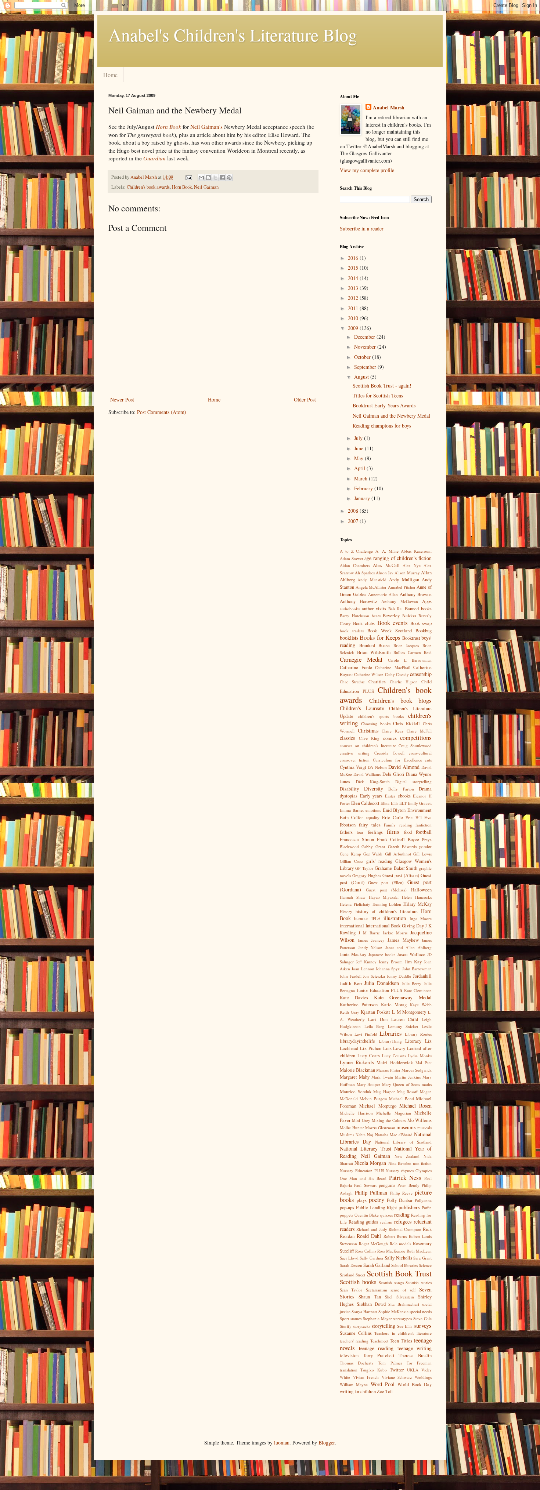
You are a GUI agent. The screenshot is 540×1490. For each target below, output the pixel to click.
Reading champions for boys (382, 425)
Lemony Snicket (403, 1026)
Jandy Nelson (370, 947)
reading (402, 1214)
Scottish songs (391, 1282)
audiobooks (350, 608)
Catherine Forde (356, 667)
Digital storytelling (413, 781)
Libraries (390, 1033)
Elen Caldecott (365, 803)
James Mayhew (403, 940)
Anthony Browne (416, 594)
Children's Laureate (362, 708)
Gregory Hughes (366, 875)
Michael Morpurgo (377, 1106)
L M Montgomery (409, 1012)
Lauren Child (404, 1019)
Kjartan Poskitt (375, 1012)
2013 (354, 287)
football (424, 831)
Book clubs (364, 623)
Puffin (427, 1207)
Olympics (423, 1170)
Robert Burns (395, 1236)
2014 (354, 278)
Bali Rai (395, 608)
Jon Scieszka (374, 976)
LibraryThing (390, 1041)
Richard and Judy (371, 1229)
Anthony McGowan (399, 601)
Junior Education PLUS (379, 990)
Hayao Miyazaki (384, 897)
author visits (374, 609)
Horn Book (168, 126)
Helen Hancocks (417, 897)
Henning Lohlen (387, 904)
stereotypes (402, 1318)
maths (427, 1084)
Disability (349, 789)
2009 (354, 327)
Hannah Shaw (353, 897)
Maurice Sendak (355, 1092)
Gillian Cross (351, 861)
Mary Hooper (369, 1084)
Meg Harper (384, 1091)
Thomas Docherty (357, 1363)
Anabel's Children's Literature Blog (232, 34)
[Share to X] (215, 177)
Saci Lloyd (349, 1258)
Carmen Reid (420, 652)
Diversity (373, 788)
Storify (346, 1326)
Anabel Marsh (388, 107)
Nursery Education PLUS (362, 1170)
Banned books (418, 609)
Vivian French (366, 1377)
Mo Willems (419, 1120)
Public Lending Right (376, 1207)
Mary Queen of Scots (401, 1084)
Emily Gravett (420, 803)
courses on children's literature (368, 745)
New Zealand (407, 1156)
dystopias (348, 796)
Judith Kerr (351, 983)
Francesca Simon (357, 839)
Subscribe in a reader (362, 228)
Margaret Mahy (355, 1077)
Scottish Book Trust (399, 1273)
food (408, 832)
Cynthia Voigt (353, 767)
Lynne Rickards (357, 1062)
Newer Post (122, 399)
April (360, 468)
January (362, 498)
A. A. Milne (387, 551)
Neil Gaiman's (207, 126)
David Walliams (367, 774)
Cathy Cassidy (397, 674)
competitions (416, 737)
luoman (281, 1442)
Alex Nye (412, 565)
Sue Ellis (404, 1326)
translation (348, 1370)
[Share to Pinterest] (229, 177)
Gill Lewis (422, 854)
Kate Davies (354, 998)
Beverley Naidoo (399, 616)
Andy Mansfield (371, 579)
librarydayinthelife (357, 1041)
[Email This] (201, 177)
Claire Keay (393, 731)
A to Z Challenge (356, 551)
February (364, 488)
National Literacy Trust (365, 1148)
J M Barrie (369, 932)
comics (390, 738)
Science (425, 1265)
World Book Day (414, 1384)
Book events (392, 622)
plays (362, 1200)
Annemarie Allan (383, 594)
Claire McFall (419, 731)
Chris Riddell (406, 723)
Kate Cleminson (418, 990)
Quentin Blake (366, 1215)
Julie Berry (412, 983)
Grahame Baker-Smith (396, 868)
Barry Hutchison (354, 615)
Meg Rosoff (407, 1091)
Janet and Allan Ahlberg (408, 947)
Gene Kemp (350, 854)
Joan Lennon (363, 968)
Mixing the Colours (389, 1120)
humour (361, 918)
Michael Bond (401, 1098)
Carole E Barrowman (410, 660)
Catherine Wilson (369, 674)
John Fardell (350, 976)
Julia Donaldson (381, 983)
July (359, 438)
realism (386, 1222)
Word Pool (383, 1384)
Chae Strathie (352, 681)
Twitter (397, 1370)
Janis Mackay (353, 954)
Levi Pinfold (365, 1034)
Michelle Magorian (393, 1113)
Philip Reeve (401, 1193)
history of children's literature (387, 911)
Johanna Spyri (388, 968)
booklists (349, 637)
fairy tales (369, 825)
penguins (387, 1185)
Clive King (369, 738)
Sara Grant (422, 1258)
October (363, 356)
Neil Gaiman (206, 187)
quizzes (386, 1215)
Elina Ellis (389, 803)
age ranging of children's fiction (398, 558)
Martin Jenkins (408, 1077)
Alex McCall (386, 565)
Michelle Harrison (356, 1113)
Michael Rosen (415, 1105)
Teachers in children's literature (403, 1333)
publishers (409, 1207)
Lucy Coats (368, 1056)
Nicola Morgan (370, 1162)
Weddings (423, 1377)
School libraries (404, 1265)
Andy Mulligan (404, 580)
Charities (377, 682)
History (346, 911)
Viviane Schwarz (397, 1377)
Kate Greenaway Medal (403, 997)
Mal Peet (423, 1062)
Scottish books (358, 1282)
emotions (373, 810)
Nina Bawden (399, 1163)
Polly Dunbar (400, 1200)
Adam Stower (351, 558)
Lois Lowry (394, 1048)
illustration (395, 918)
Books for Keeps (380, 637)
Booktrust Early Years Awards (384, 405)
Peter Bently (408, 1185)
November (365, 346)
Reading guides (363, 1222)
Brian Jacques (406, 645)
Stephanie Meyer (377, 1318)
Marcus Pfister (388, 1070)
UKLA (412, 1370)
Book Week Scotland (389, 631)
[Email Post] (188, 177)
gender (425, 846)
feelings (375, 832)
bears (376, 615)
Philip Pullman (371, 1192)
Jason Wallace (411, 954)
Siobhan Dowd (371, 1304)
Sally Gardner (372, 1258)
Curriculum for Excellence (397, 760)
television (349, 1355)
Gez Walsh (372, 854)
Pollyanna (423, 1200)
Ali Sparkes (364, 572)
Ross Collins (365, 1251)
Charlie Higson (404, 681)
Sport (344, 1318)
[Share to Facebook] (222, 177)
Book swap (421, 623)
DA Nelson (377, 767)
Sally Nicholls (398, 1258)
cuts (428, 760)
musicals (424, 1127)
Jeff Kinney (366, 961)
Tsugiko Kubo (373, 1370)
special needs (421, 1311)
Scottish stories (419, 1282)
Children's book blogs (400, 700)
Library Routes (418, 1034)
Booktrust (411, 638)
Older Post (305, 399)
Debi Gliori (393, 774)
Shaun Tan (370, 1297)
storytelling (383, 1325)
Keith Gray (349, 1012)
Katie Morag (394, 1005)
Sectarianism (376, 1290)
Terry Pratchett (379, 1355)
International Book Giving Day (395, 926)
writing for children (358, 1391)
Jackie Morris (395, 932)
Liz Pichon (370, 1048)
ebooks (404, 796)
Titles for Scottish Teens (378, 395)
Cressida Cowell (389, 753)
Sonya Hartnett (364, 1311)
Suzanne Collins (356, 1333)
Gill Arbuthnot (398, 854)
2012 (354, 297)
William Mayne (354, 1384)
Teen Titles (401, 1341)
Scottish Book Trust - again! (382, 385)
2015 (354, 267)
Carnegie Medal (361, 659)
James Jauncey (371, 940)
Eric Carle (392, 817)
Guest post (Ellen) (386, 882)
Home (110, 75)
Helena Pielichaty (355, 904)
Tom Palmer (390, 1363)
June (359, 448)
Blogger (326, 1442)
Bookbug (423, 631)
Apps (427, 601)
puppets (346, 1215)
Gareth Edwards (402, 846)
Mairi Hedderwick (395, 1063)
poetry (376, 1199)
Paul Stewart (365, 1185)
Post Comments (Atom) (161, 411)
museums (405, 1127)
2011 (354, 308)
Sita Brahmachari (403, 1304)
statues (355, 1318)
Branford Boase (374, 645)
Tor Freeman (419, 1363)
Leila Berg (374, 1026)
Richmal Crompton (405, 1229)
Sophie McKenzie (393, 1311)
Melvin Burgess (373, 1098)
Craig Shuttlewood (415, 745)
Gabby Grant (373, 846)
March (361, 478)
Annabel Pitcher (401, 587)
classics (347, 737)
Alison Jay (384, 572)
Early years (371, 796)
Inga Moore (421, 918)
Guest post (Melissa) (386, 890)
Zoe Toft (385, 1391)
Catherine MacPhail (392, 667)
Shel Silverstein (399, 1297)
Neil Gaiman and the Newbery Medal (391, 415)
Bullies (399, 652)
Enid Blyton (394, 810)
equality (372, 817)
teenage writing (414, 1348)
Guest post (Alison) (401, 875)
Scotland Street (352, 1275)
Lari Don (378, 1019)
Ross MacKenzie (391, 1251)
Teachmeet (379, 1341)
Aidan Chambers (355, 565)
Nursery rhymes (400, 1170)
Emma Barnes (352, 810)
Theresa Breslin (415, 1355)
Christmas (368, 730)
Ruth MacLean (419, 1251)
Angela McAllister (371, 587)
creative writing (355, 753)
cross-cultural (420, 753)
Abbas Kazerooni (416, 551)
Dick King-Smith (373, 781)
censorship (421, 673)
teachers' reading (354, 1341)
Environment (419, 810)
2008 (354, 510)
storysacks (361, 1326)
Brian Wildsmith (373, 652)
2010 (354, 318)
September (366, 366)
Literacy (413, 1041)
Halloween (421, 890)
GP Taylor (364, 868)
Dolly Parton (401, 789)
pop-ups (347, 1207)
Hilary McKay (417, 904)
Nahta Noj (364, 1134)
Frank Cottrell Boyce (398, 839)
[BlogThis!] (208, 177)
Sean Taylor (351, 1290)
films (393, 831)
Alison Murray (407, 572)
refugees (402, 1221)
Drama (425, 789)
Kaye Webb (421, 1004)
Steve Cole (422, 1318)
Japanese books (381, 954)
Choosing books (375, 723)
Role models (400, 1243)
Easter (390, 796)
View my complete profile (367, 170)
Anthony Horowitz (358, 601)
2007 (354, 520)
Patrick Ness (405, 1177)
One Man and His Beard (363, 1178)
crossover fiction (355, 760)
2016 (354, 257)
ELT (403, 803)
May (359, 458)
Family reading (398, 825)
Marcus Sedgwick (417, 1070)
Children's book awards (148, 187)
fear (360, 832)
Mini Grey (361, 1120)
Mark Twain (382, 1077)
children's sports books (381, 716)
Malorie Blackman (357, 1070)
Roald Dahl (369, 1235)
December (365, 336)
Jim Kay (413, 962)
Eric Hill (413, 817)
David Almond (404, 766)
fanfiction (423, 825)
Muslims (347, 1134)
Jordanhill (422, 976)
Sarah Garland (376, 1265)
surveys (423, 1325)
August (362, 376)
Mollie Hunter (352, 1127)
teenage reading (376, 1348)
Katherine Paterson (359, 1005)
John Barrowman (417, 968)
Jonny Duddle (399, 976)
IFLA (376, 918)
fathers (346, 832)
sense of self (403, 1290)
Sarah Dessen (351, 1265)
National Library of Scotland (403, 1142)
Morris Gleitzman (380, 1127)
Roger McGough (373, 1243)
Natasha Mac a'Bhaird (394, 1134)
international (352, 926)
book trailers (352, 630)
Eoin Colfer (351, 817)
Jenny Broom (391, 961)
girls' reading (379, 861)
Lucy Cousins (394, 1055)
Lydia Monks (420, 1055)
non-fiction (422, 1163)
